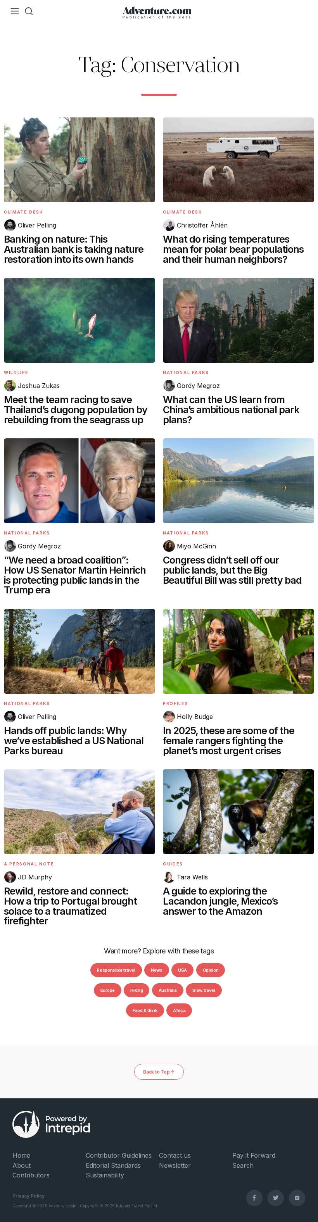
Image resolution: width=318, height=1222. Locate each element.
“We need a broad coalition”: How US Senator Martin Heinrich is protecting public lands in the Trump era (75, 575)
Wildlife (16, 372)
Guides (173, 864)
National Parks (186, 372)
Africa (179, 1010)
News (156, 970)
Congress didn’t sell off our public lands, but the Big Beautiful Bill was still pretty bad (232, 570)
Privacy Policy (28, 1196)
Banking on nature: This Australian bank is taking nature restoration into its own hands (73, 249)
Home (21, 1155)
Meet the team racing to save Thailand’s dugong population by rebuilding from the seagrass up (75, 410)
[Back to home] (157, 11)
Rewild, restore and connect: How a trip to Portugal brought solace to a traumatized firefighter (70, 906)
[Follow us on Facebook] (254, 1197)
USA (182, 970)
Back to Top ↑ (159, 1072)
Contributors (31, 1175)
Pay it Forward (253, 1155)
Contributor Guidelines (119, 1155)
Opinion (211, 970)
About (21, 1165)
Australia (168, 990)
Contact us (175, 1155)
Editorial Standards (113, 1165)
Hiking (136, 990)
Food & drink (145, 1010)
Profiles (175, 703)
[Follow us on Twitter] (275, 1197)
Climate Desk (23, 212)
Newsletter (175, 1165)
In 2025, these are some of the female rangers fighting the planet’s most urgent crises (228, 741)
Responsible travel (116, 970)
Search (243, 1165)
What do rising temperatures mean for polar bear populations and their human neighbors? (233, 249)
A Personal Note (29, 864)
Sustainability (105, 1175)
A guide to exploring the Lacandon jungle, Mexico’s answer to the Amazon (220, 901)
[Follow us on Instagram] (297, 1197)
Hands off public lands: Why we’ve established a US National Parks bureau (73, 741)
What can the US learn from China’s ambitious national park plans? (231, 410)
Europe (107, 990)
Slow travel (203, 990)
